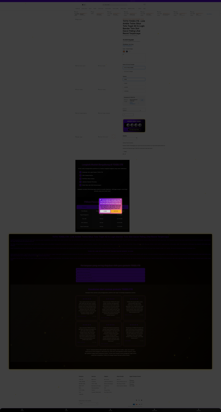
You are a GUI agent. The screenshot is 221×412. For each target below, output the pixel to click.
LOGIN (105, 211)
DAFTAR (116, 211)
